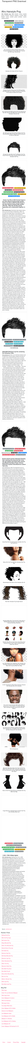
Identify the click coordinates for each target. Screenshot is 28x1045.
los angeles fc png (22, 452)
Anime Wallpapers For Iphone (8, 998)
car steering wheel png (19, 25)
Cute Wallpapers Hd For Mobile (8, 1016)
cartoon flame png (14, 29)
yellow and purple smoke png (19, 339)
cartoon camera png (19, 21)
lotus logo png (14, 452)
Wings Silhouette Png (6, 943)
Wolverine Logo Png (6, 958)
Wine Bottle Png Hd (6, 971)
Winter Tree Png (5, 963)
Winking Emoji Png (6, 935)
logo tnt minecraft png (20, 454)
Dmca (4, 1042)
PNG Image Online (6, 995)
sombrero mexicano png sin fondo (14, 845)
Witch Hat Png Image (6, 937)
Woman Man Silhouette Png (8, 973)
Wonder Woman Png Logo (7, 948)
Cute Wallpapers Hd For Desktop (9, 1021)
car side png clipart (9, 23)
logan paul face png (6, 452)
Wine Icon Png (5, 976)
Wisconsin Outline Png (6, 966)
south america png (19, 851)
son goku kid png (8, 843)
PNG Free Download (6, 1000)
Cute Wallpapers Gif (6, 1023)
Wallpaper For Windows (7, 1018)
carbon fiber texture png (18, 27)
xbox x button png (9, 341)
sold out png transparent (8, 849)
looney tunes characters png (9, 454)
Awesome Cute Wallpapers (7, 1011)
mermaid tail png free (8, 192)
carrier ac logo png (19, 23)
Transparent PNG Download (14, 1)
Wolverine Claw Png (6, 953)
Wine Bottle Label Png (6, 984)
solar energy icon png (18, 843)
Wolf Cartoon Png (5, 940)
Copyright (23, 1042)
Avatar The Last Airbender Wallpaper (10, 992)
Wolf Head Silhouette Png (7, 955)
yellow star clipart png (18, 341)
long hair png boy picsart (8, 448)
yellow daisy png (9, 343)
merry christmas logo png (19, 188)
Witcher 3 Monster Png (6, 979)
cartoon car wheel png (8, 25)
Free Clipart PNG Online (7, 1005)
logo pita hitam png (18, 450)
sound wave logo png (9, 851)
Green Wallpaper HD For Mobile (8, 1008)
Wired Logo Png (5, 981)
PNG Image (4, 990)
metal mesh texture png (19, 192)
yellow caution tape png (19, 345)
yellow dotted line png (7, 339)
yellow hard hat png (8, 345)
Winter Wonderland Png (7, 961)
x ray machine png (14, 347)
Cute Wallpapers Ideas (6, 1013)
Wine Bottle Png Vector (6, 968)
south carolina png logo (21, 847)
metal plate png (8, 190)
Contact (9, 1042)
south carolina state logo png (8, 847)
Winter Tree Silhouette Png (7, 945)
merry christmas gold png (14, 196)
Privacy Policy (16, 1042)
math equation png (22, 194)
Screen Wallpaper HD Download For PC (10, 1026)
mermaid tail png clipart (18, 190)
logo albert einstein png (20, 448)
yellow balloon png (18, 343)
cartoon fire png (8, 27)
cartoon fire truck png (9, 21)
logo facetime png (9, 450)
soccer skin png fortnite (20, 849)
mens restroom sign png (8, 188)
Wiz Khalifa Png (5, 950)
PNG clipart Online (6, 1003)
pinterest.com (9, 929)
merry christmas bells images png (9, 194)
